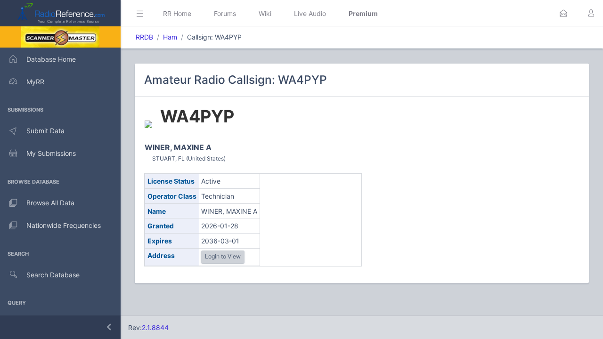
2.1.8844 (155, 327)
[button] (563, 13)
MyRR (35, 82)
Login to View (223, 256)
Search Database (53, 275)
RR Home (177, 13)
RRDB (144, 37)
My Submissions (51, 153)
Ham (170, 37)
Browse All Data (50, 203)
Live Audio (310, 13)
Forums (225, 13)
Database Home (51, 59)
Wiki (265, 13)
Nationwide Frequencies (63, 225)
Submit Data (45, 131)
